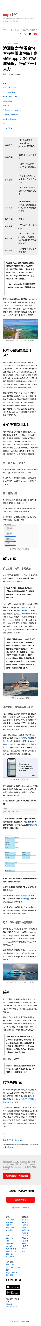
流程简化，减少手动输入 (11, 115)
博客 (10, 15)
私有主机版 (10, 1222)
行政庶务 (25, 1246)
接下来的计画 (7, 128)
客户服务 (25, 1243)
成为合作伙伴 (11, 1249)
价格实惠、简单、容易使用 (12, 110)
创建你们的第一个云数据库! (16, 1176)
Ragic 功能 (10, 1227)
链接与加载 (7, 744)
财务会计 (25, 1241)
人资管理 (25, 1233)
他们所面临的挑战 (9, 92)
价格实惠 (24, 607)
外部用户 (24, 610)
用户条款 (15, 1321)
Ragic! (15, 1145)
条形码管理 (26, 1230)
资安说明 (9, 1225)
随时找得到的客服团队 (10, 119)
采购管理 (25, 1225)
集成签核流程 (27, 1099)
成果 (4, 124)
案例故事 (10, 1140)
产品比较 (9, 1230)
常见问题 (9, 1254)
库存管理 (25, 1222)
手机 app (25, 898)
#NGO (6, 1135)
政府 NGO (18, 1140)
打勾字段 (27, 738)
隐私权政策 (25, 1321)
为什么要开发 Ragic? (13, 1267)
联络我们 (9, 1275)
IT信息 (24, 1249)
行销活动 (25, 1238)
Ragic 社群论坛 (11, 1272)
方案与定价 (10, 1220)
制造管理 (25, 1227)
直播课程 (9, 1243)
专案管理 (25, 1235)
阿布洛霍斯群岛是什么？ (11, 88)
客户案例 (9, 1246)
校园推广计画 (11, 1251)
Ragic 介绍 (10, 1265)
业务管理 (25, 1220)
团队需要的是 (7, 101)
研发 (23, 1251)
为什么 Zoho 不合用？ (10, 97)
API (7, 1241)
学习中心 (9, 1238)
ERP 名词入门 (11, 1257)
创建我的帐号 (20, 1199)
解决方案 (6, 106)
